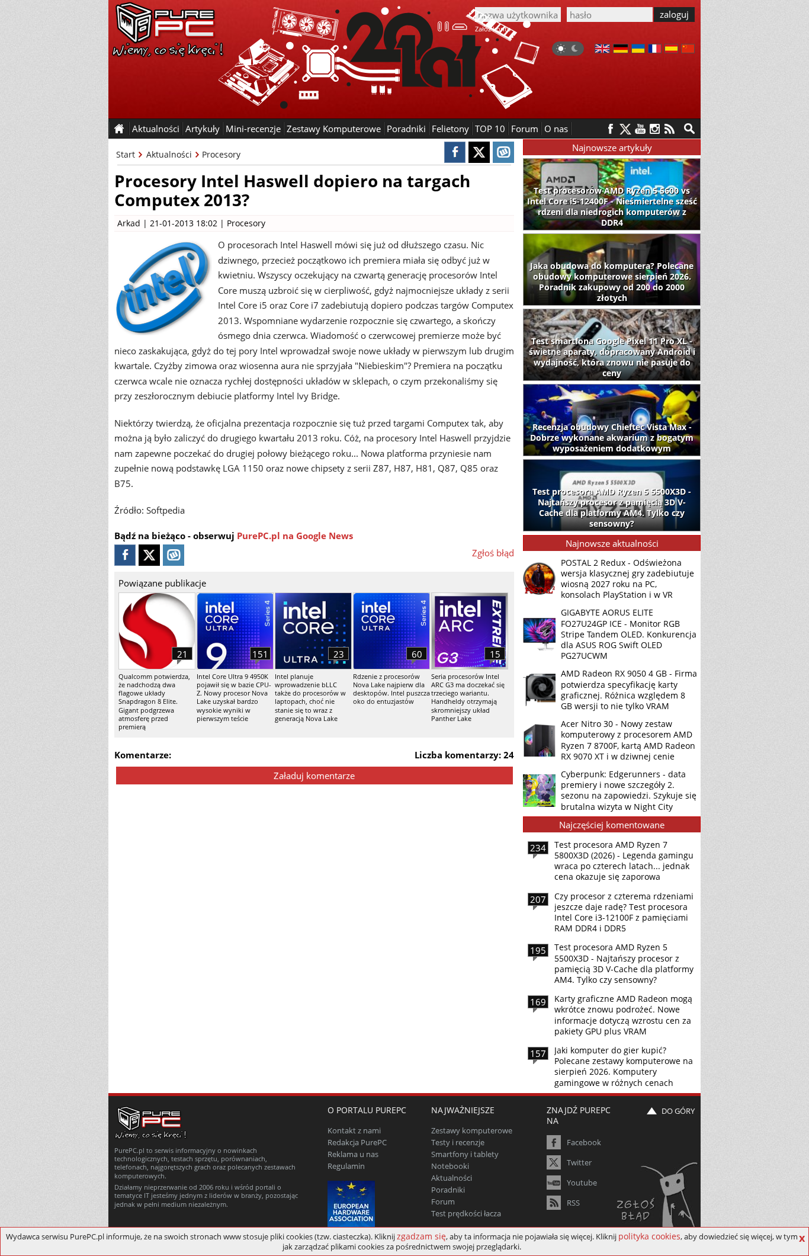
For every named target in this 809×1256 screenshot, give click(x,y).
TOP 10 (490, 128)
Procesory (221, 154)
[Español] (671, 50)
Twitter (579, 1162)
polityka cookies (649, 1236)
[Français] (655, 50)
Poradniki (406, 128)
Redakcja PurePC (357, 1142)
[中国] (688, 50)
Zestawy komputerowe (471, 1130)
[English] (602, 50)
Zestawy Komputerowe (334, 128)
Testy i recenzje (457, 1142)
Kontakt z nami (354, 1130)
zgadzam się (421, 1236)
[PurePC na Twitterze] (625, 128)
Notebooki (450, 1166)
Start (125, 154)
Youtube (582, 1182)
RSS (573, 1202)
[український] (638, 50)
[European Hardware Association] (353, 1203)
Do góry (678, 1111)
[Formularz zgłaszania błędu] (658, 1199)
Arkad (128, 223)
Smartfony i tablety (465, 1154)
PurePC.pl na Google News (295, 536)
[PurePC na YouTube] (640, 128)
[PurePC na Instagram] (654, 128)
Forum (524, 128)
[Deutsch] (620, 50)
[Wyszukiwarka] (689, 128)
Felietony (450, 128)
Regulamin (346, 1166)
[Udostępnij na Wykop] (503, 152)
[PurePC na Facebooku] (610, 128)
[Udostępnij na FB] (455, 152)
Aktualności (169, 154)
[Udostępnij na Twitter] (479, 152)
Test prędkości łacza (466, 1213)
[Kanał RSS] (669, 128)
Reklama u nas (353, 1154)
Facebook (584, 1142)
